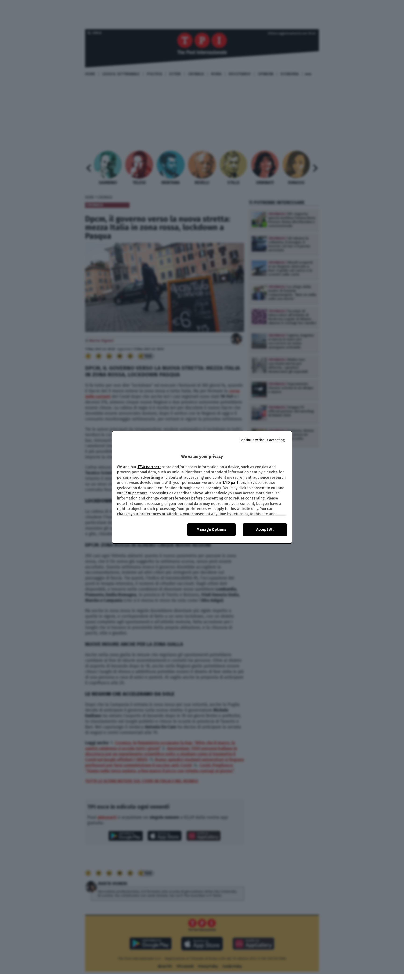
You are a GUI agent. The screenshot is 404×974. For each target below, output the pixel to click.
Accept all (265, 529)
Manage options (211, 529)
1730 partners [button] (149, 467)
